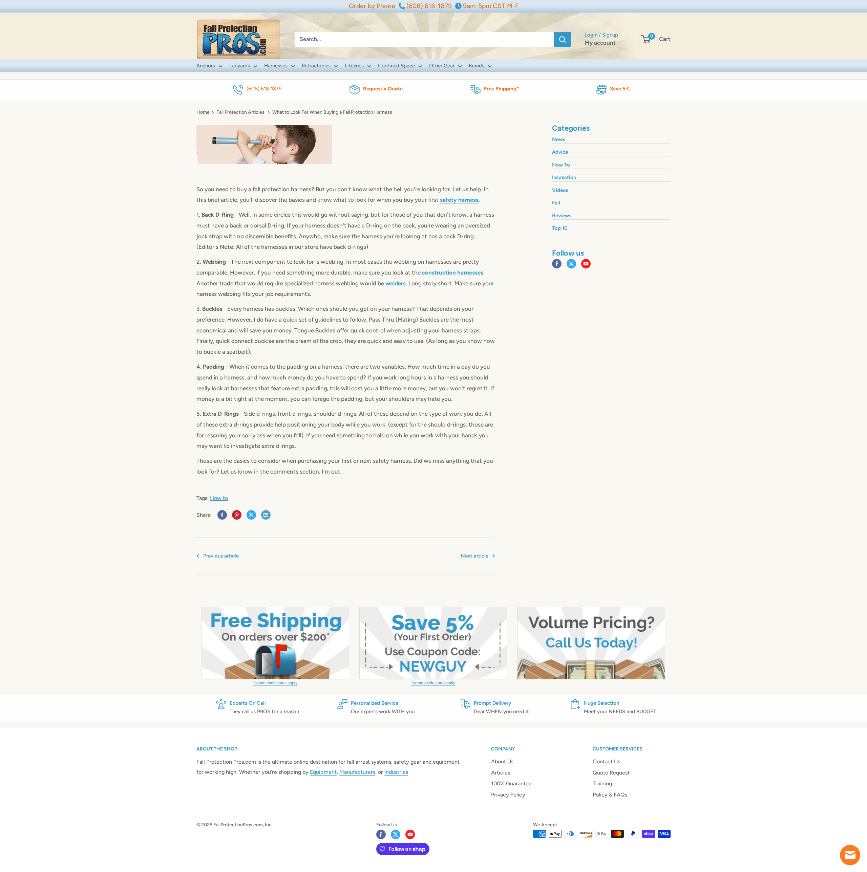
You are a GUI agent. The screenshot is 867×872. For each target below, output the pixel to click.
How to (219, 498)
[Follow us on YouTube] (586, 264)
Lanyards (239, 66)
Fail (556, 203)
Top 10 (560, 228)
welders (395, 283)
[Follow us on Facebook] (557, 264)
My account (600, 42)
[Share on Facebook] (222, 515)
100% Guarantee (511, 783)
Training (602, 783)
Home (203, 112)
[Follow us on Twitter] (571, 264)
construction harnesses (452, 272)
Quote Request (611, 772)
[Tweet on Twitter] (251, 515)
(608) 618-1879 (264, 89)
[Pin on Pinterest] (236, 515)
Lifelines (354, 66)
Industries (396, 772)
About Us (502, 761)
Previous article (221, 556)
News (558, 139)
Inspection (564, 177)
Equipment (323, 772)
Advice (560, 152)
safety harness (459, 199)
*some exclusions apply (275, 682)
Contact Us (606, 761)
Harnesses (276, 66)
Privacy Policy (508, 794)
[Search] (562, 39)
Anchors (205, 66)
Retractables (316, 66)
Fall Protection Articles (241, 112)
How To (561, 165)
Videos (560, 190)
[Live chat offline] (850, 855)
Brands (476, 66)
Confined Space (396, 66)
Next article (474, 556)
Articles (500, 772)
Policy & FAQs (610, 794)
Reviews (561, 216)
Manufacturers (357, 772)
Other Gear (441, 66)
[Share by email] (266, 515)
